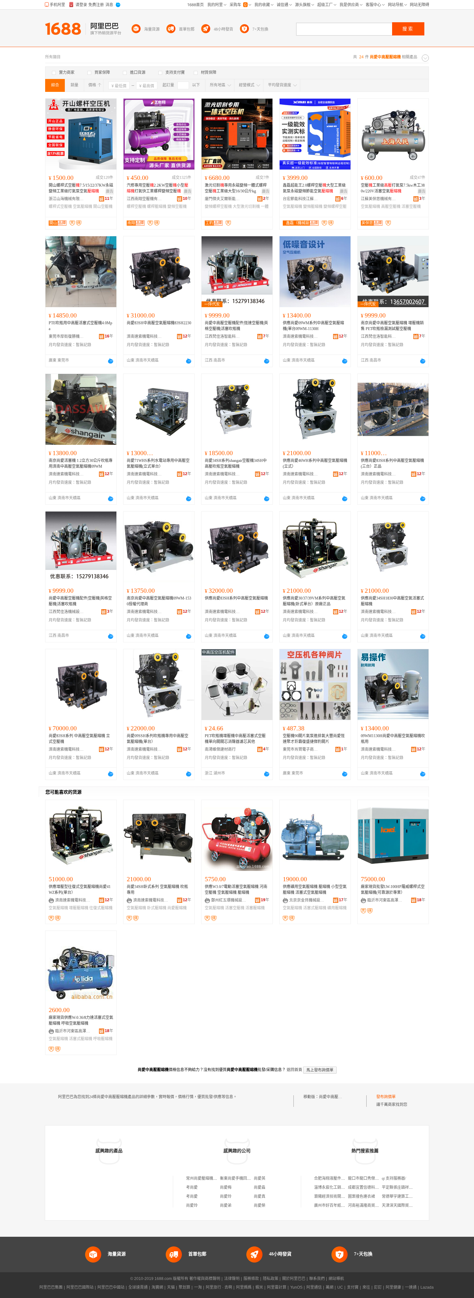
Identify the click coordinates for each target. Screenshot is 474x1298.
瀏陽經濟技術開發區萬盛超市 (339, 1196)
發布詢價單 (386, 1097)
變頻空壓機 (177, 206)
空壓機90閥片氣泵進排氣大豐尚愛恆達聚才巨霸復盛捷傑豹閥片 (314, 739)
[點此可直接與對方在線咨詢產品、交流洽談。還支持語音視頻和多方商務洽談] (110, 361)
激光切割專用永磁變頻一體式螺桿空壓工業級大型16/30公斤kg (236, 188)
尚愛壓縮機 (177, 908)
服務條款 (251, 1278)
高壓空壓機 (390, 206)
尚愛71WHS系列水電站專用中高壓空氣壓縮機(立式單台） (158, 463)
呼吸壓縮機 (103, 1039)
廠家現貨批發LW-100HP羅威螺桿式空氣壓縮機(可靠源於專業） (393, 889)
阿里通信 (314, 1287)
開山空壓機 (103, 206)
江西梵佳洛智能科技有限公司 (222, 336)
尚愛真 (259, 1196)
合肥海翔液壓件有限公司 (335, 1178)
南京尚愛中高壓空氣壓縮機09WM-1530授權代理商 (159, 601)
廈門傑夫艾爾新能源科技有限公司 (222, 199)
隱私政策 (270, 1278)
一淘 (198, 1287)
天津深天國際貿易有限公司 (405, 1205)
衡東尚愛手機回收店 (237, 1178)
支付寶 (353, 1287)
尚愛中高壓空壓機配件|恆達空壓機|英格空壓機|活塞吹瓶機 (236, 326)
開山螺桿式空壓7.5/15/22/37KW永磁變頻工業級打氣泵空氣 (81, 188)
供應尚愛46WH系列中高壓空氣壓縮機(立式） (315, 463)
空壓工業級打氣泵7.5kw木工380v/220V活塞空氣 (393, 188)
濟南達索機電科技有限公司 (144, 336)
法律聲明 (232, 1278)
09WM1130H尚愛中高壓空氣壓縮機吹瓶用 (393, 739)
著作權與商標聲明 (204, 1278)
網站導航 (336, 1278)
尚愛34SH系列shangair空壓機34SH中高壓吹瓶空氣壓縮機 (236, 463)
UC (340, 1287)
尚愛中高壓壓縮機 (334, 1097)
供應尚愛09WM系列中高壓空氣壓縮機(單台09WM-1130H (313, 326)
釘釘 (378, 1287)
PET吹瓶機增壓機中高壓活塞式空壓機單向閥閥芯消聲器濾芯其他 (235, 739)
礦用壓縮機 (337, 908)
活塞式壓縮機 (314, 908)
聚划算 (184, 1287)
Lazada (427, 1287)
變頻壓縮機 (312, 206)
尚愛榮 (259, 1205)
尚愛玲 (226, 1196)
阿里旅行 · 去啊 (219, 1287)
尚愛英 (259, 1178)
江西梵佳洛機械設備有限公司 (66, 612)
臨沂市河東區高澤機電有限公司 (385, 900)
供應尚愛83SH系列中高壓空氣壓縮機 (236, 598)
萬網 (329, 1287)
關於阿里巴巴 (293, 1278)
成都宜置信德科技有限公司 (371, 1187)
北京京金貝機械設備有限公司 (307, 900)
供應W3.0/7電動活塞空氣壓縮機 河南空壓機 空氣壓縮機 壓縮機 (236, 889)
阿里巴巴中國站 (110, 1287)
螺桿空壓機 (136, 206)
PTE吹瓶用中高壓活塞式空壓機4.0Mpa (80, 326)
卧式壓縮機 (156, 908)
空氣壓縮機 (82, 206)
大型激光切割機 (246, 206)
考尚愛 (192, 1187)
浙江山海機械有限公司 (66, 199)
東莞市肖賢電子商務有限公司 (300, 749)
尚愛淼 (259, 1187)
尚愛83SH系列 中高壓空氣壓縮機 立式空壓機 (79, 739)
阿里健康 (393, 1287)
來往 (366, 1287)
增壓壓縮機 (78, 908)
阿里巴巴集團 (51, 1287)
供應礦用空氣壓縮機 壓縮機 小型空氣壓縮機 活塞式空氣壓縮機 (315, 889)
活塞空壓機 (411, 206)
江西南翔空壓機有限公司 (144, 199)
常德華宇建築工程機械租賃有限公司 (413, 1196)
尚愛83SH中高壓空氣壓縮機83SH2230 (159, 323)
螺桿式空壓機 (60, 206)
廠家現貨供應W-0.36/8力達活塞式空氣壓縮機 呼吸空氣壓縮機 (81, 1020)
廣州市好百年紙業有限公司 (337, 1205)
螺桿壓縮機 (156, 206)
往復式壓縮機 (101, 908)
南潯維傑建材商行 (220, 749)
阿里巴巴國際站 (80, 1287)
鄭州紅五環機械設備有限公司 (229, 900)
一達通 (411, 1287)
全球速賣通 (138, 1287)
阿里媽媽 (244, 1287)
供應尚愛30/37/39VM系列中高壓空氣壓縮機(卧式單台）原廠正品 (314, 601)
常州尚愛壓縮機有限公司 (207, 1178)
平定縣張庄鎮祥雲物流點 (403, 1187)
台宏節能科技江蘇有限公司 (300, 199)
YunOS (296, 1287)
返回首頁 (294, 1070)
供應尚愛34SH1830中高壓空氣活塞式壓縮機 (392, 601)
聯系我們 (317, 1278)
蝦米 (259, 1287)
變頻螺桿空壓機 (218, 206)
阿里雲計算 (276, 1287)
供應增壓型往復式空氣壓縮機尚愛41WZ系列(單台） (80, 889)
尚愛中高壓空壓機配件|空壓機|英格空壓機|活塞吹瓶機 (80, 601)
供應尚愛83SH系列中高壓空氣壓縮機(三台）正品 (392, 463)
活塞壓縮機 (255, 908)
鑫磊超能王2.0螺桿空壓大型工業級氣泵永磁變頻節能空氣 (314, 188)
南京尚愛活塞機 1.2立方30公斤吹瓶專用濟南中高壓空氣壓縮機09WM (81, 463)
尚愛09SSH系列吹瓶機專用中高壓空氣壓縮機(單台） (157, 739)
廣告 (110, 191)
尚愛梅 (226, 1187)
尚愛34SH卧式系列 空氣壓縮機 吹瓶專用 (157, 889)
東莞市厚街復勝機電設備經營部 (66, 336)
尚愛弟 (226, 1205)
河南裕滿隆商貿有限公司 (369, 1205)
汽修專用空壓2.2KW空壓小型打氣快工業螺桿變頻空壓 (157, 188)
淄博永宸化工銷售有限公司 (337, 1187)
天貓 (171, 1287)
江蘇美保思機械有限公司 (378, 199)
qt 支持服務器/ (394, 1178)
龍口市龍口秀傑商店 (365, 1178)
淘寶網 (157, 1287)
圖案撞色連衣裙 (361, 1196)
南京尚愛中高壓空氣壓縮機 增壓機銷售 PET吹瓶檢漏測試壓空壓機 (392, 326)
